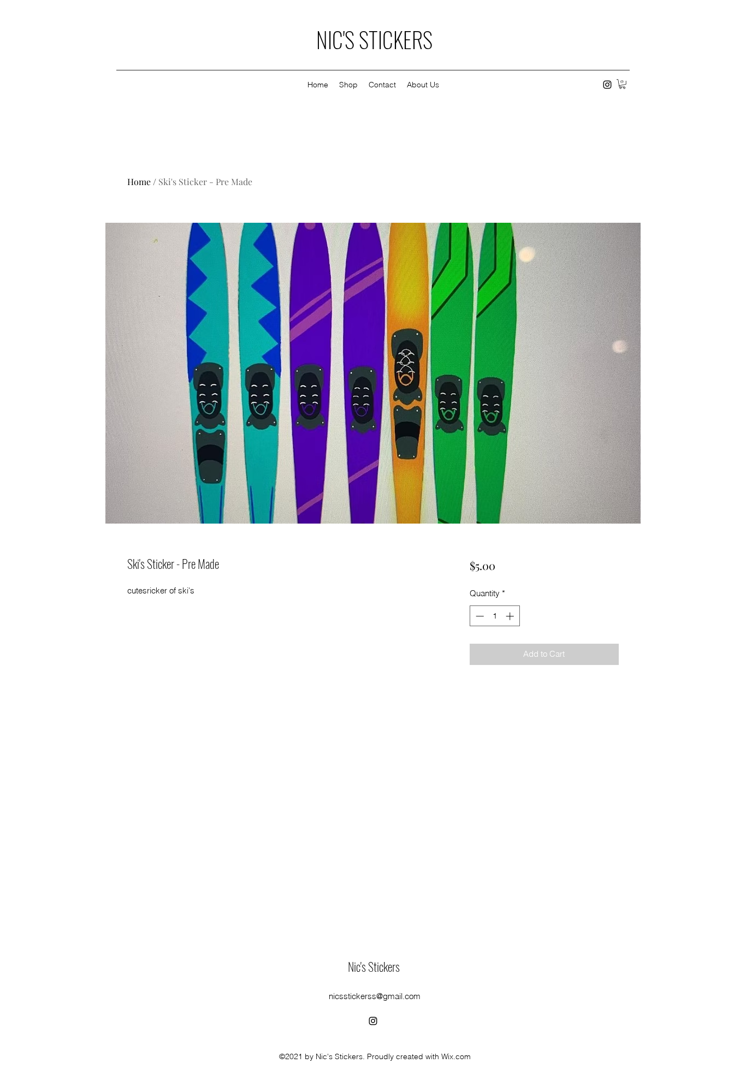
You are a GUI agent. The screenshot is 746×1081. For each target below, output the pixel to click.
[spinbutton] (495, 616)
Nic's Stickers (374, 966)
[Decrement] (478, 616)
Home (139, 181)
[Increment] (511, 616)
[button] (622, 84)
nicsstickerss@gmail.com (375, 996)
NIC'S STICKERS (374, 39)
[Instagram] (607, 84)
